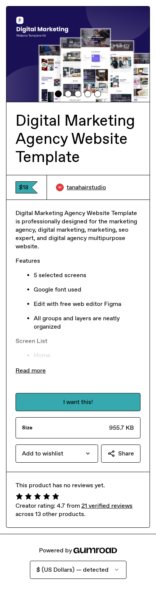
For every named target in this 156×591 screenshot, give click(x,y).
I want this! (78, 401)
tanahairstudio (86, 187)
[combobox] (57, 453)
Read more (31, 370)
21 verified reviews (107, 505)
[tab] (58, 93)
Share (126, 453)
